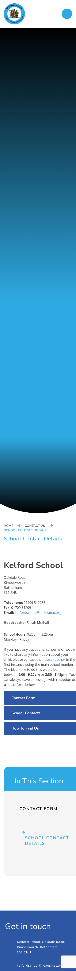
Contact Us (35, 526)
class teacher (55, 659)
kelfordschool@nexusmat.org (38, 612)
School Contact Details (25, 530)
